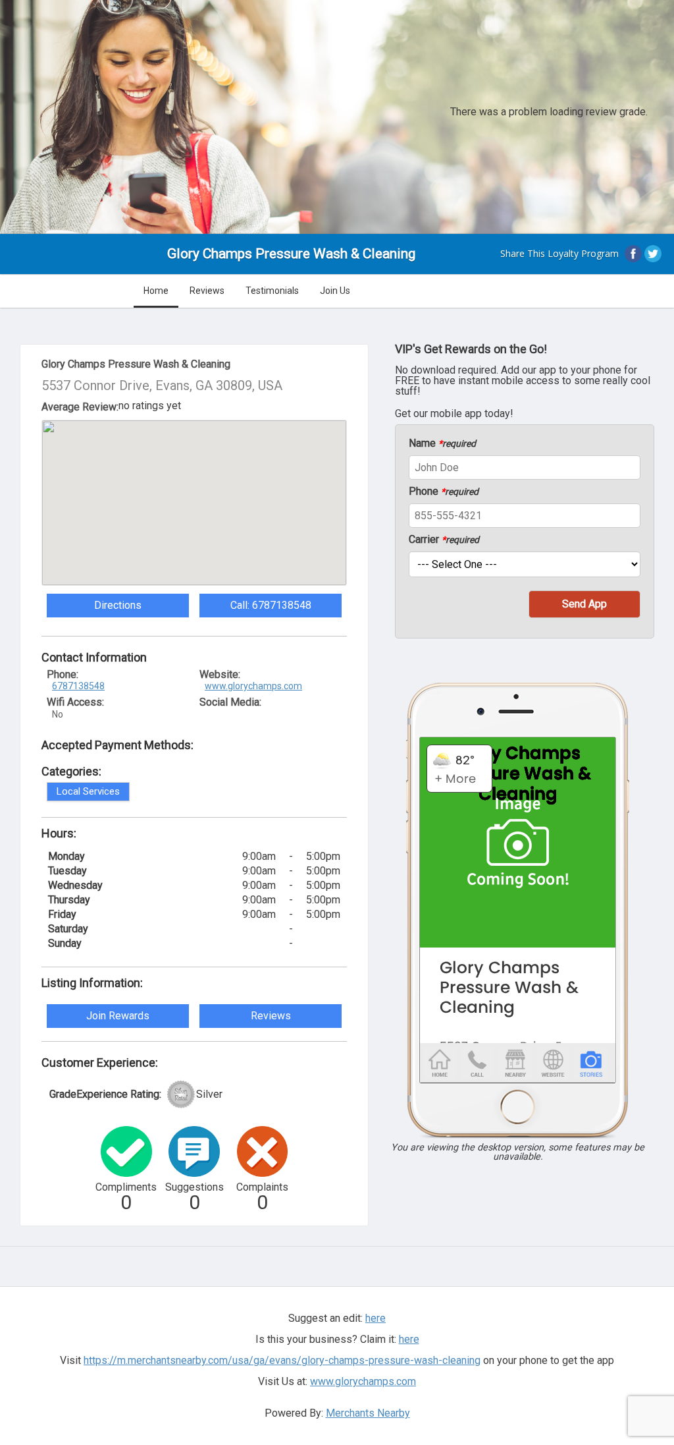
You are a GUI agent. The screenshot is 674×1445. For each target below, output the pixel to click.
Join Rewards (117, 1015)
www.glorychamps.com (253, 686)
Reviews (207, 290)
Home (155, 290)
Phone (444, 491)
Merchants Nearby (368, 1413)
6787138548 (78, 686)
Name (442, 443)
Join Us (335, 290)
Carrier (444, 539)
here (409, 1339)
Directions (118, 605)
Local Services (88, 791)
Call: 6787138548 (270, 605)
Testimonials (272, 290)
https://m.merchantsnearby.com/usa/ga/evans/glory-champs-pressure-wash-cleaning (282, 1360)
